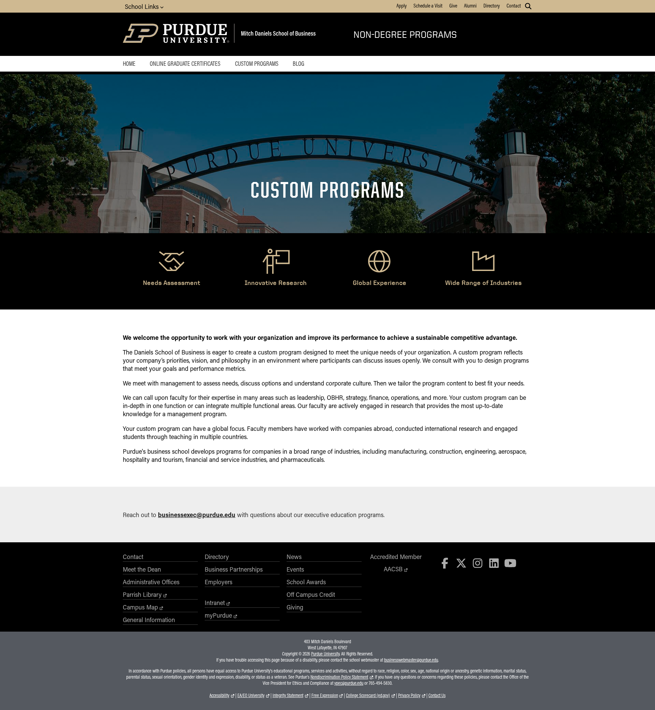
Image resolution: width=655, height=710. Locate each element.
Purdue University (325, 654)
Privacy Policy (409, 695)
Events (295, 569)
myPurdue (218, 615)
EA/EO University (250, 695)
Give (453, 5)
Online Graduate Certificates (185, 63)
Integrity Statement (288, 695)
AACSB (393, 569)
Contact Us (437, 695)
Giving (295, 607)
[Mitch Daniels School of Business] (277, 34)
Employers (218, 582)
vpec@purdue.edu (348, 683)
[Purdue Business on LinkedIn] (494, 563)
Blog (298, 63)
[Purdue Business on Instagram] (477, 563)
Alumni (470, 5)
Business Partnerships (234, 569)
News (294, 557)
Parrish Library (142, 594)
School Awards (306, 582)
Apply (401, 5)
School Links (142, 6)
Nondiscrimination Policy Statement (339, 677)
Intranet (215, 603)
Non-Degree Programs (405, 34)
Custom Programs (256, 63)
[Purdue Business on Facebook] (445, 563)
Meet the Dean (142, 569)
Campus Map (140, 607)
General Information (149, 620)
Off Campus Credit (311, 594)
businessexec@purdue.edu (196, 514)
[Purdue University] (177, 34)
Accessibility (219, 695)
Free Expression (324, 695)
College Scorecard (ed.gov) (368, 695)
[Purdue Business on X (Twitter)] (461, 563)
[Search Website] (528, 6)
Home (129, 63)
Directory (491, 5)
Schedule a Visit (427, 5)
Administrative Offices (151, 582)
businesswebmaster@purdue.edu (411, 660)
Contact (514, 5)
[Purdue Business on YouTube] (510, 563)
